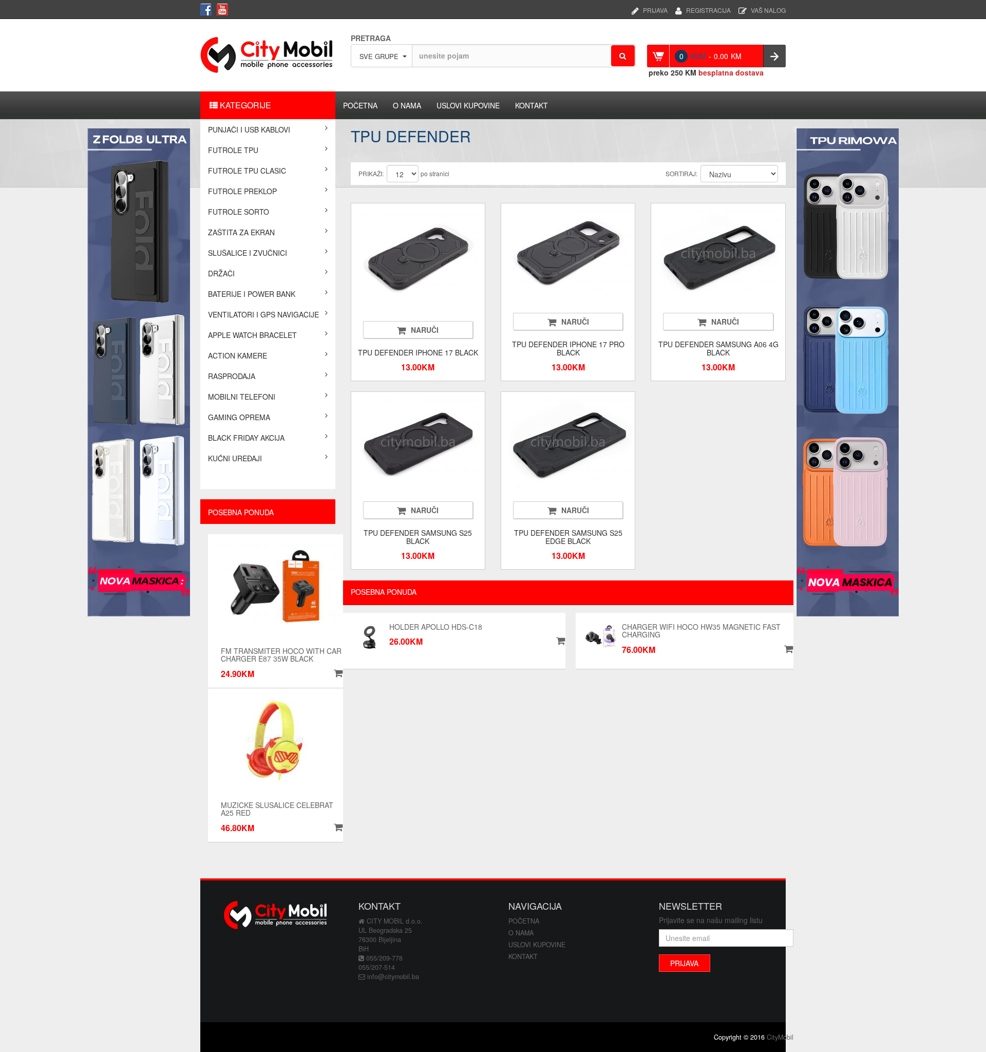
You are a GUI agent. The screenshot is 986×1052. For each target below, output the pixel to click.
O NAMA (407, 105)
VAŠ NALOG (768, 9)
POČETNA (360, 105)
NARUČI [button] (425, 330)
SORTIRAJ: (681, 173)
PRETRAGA (371, 38)
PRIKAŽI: (371, 173)
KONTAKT (531, 105)
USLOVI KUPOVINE (468, 105)
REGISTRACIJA (708, 9)
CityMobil (780, 1037)
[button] (336, 827)
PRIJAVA (655, 9)
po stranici (435, 173)
